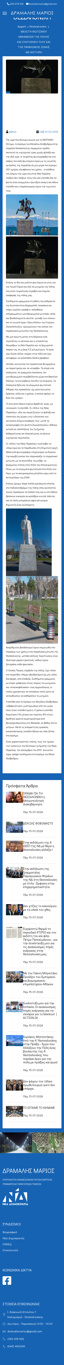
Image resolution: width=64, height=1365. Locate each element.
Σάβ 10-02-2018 (48, 131)
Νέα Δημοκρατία (13, 1238)
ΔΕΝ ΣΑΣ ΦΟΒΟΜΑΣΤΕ (38, 823)
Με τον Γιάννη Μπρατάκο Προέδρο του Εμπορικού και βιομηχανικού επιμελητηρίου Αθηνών (40, 978)
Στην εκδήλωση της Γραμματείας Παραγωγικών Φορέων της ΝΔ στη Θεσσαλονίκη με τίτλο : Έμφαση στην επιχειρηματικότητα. (40, 878)
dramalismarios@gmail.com (43, 3)
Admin (12, 131)
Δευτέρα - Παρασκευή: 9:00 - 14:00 (30, 1324)
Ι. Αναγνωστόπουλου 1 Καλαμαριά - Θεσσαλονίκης (25, 1314)
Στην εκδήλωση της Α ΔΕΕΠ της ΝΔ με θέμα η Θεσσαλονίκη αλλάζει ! (38, 846)
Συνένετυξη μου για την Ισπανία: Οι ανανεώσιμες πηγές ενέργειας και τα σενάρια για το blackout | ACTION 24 (40, 1010)
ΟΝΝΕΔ (7, 1244)
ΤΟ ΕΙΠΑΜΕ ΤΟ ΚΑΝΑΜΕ (39, 1108)
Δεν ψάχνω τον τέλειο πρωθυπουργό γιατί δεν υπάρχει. (39, 1084)
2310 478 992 (16, 3)
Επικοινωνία (10, 1250)
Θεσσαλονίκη (37, 26)
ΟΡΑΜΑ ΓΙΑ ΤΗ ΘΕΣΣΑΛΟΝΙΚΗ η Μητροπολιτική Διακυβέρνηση (34, 798)
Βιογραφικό (10, 1232)
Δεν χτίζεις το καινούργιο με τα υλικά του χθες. (40, 908)
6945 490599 (16, 1346)
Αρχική (22, 26)
